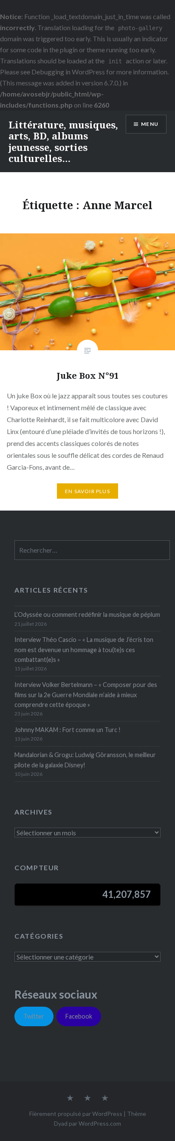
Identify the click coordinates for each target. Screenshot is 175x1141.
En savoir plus (87, 491)
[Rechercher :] (91, 550)
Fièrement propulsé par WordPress (75, 1113)
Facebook (78, 1016)
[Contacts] (70, 1098)
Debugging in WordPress (68, 72)
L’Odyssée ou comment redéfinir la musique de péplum (87, 614)
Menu (149, 124)
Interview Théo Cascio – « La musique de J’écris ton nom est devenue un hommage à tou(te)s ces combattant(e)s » (83, 649)
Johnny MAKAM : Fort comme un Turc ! (67, 729)
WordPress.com (100, 1123)
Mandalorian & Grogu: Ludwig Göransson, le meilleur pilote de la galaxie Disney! (85, 759)
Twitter (33, 1016)
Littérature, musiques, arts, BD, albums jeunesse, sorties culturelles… (63, 141)
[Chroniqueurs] (87, 1098)
